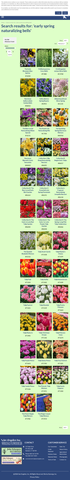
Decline (65, 13)
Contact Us (63, 459)
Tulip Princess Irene (60, 334)
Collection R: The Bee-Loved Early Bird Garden (28, 190)
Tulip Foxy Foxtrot (60, 360)
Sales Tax (62, 446)
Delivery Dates (52, 454)
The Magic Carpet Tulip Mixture (44, 415)
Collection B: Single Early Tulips (60, 159)
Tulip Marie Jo (28, 333)
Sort (56, 43)
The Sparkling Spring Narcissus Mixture (60, 131)
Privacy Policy (34, 477)
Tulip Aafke (44, 279)
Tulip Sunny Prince (44, 360)
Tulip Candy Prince (27, 386)
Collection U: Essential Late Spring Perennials (44, 190)
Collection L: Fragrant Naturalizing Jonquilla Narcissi (60, 191)
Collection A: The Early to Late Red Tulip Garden (28, 222)
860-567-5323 (32, 456)
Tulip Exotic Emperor (61, 387)
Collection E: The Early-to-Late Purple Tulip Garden (44, 223)
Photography (63, 457)
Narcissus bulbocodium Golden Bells (27, 101)
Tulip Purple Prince (27, 360)
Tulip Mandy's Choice (60, 253)
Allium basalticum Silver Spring (60, 100)
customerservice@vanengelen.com (34, 458)
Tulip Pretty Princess (60, 306)
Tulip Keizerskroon (60, 279)
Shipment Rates (52, 457)
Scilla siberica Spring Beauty (44, 100)
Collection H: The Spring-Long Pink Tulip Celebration (60, 222)
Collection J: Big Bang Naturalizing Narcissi (44, 160)
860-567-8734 (34, 453)
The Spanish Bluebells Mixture (28, 253)
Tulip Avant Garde (44, 252)
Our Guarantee (52, 446)
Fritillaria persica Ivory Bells (44, 70)
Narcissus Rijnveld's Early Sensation (28, 160)
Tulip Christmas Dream (44, 334)
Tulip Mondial (44, 305)
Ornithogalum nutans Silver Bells (60, 70)
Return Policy (63, 449)
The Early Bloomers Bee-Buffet (28, 71)
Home (2, 22)
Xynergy (51, 474)
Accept (59, 13)
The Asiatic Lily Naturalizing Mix (44, 130)
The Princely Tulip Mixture (44, 387)
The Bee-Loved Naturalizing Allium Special (27, 131)
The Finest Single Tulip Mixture (28, 415)
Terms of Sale (52, 459)
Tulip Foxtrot (27, 305)
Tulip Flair (27, 279)
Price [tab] (6, 46)
